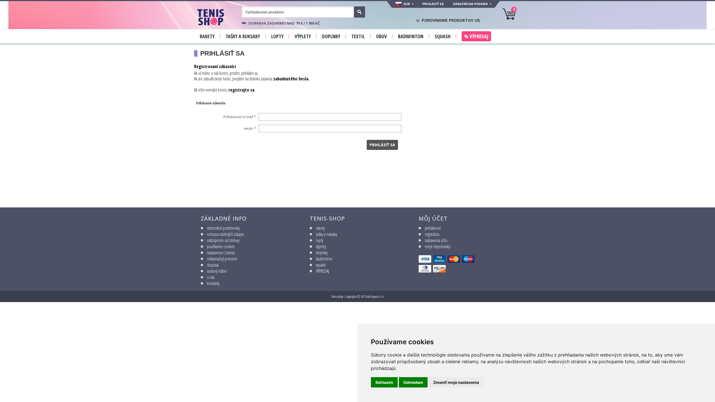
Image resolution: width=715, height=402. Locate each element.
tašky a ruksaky (326, 234)
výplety (321, 246)
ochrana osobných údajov (225, 234)
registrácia (432, 234)
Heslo (250, 128)
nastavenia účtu (436, 240)
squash (321, 265)
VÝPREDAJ (322, 271)
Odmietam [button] (413, 382)
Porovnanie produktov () (451, 20)
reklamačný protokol (222, 259)
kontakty (213, 283)
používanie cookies (220, 246)
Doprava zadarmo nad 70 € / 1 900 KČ (284, 23)
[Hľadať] (359, 12)
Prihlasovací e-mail (239, 116)
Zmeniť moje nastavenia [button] (456, 382)
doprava (213, 265)
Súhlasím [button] (384, 382)
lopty (319, 240)
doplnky (322, 253)
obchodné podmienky (223, 228)
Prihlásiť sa (433, 4)
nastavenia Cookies (221, 253)
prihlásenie (433, 228)
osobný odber (217, 271)
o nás (210, 277)
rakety (320, 228)
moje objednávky (437, 246)
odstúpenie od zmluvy (223, 240)
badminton (324, 259)
